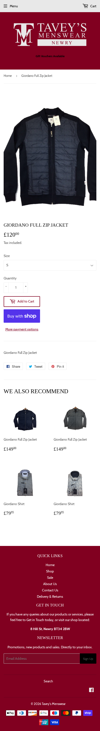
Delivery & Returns (50, 596)
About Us (50, 584)
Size (7, 256)
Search (48, 681)
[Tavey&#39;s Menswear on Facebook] (91, 690)
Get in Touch (35, 620)
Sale (50, 577)
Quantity (10, 278)
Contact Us (50, 590)
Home (8, 76)
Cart (93, 6)
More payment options (21, 329)
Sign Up (88, 658)
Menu (14, 6)
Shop (50, 571)
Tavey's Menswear (54, 704)
